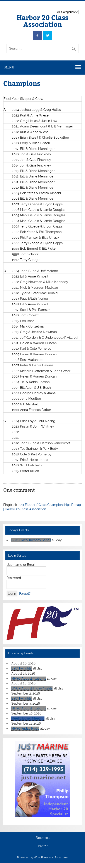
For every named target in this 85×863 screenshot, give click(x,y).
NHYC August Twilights (28, 678)
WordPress (41, 857)
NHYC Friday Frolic (25, 729)
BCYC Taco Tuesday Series (31, 540)
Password (14, 578)
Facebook (42, 838)
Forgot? (25, 594)
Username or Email (21, 565)
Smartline (61, 857)
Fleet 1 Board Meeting (27, 718)
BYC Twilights (21, 668)
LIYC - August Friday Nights (32, 688)
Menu (9, 67)
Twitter (43, 846)
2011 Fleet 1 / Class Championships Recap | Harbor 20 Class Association (42, 507)
